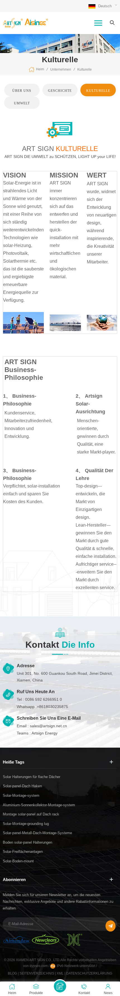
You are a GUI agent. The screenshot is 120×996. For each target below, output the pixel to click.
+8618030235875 (52, 706)
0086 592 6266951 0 (43, 699)
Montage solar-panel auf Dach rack (31, 814)
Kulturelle (84, 69)
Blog (12, 973)
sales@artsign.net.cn (48, 726)
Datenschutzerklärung (89, 973)
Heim (40, 69)
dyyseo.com (39, 966)
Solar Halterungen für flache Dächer (31, 777)
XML (60, 973)
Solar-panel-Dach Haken (22, 786)
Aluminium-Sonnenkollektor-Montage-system (39, 805)
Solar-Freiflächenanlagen (23, 851)
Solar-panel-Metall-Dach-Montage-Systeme (37, 833)
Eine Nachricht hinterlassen (60, 986)
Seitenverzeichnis (37, 973)
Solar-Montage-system (21, 795)
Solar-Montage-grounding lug (26, 824)
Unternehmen (60, 69)
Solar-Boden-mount (18, 861)
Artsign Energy (44, 733)
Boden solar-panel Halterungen (27, 842)
